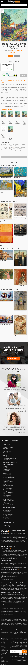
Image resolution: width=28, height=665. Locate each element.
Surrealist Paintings (7, 461)
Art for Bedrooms (7, 510)
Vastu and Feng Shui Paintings (9, 504)
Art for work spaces (7, 519)
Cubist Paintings (6, 444)
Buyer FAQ (3, 645)
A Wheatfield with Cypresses (5, 177)
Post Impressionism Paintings (16, 148)
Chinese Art (5, 484)
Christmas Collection (7, 493)
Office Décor (5, 524)
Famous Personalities (7, 499)
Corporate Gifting (6, 525)
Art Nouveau (16, 335)
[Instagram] (24, 654)
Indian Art (5, 450)
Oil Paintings (4, 148)
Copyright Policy (4, 650)
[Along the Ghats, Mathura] (6, 255)
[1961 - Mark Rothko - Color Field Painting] (6, 233)
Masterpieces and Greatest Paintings (11, 489)
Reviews (2, 646)
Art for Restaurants (7, 515)
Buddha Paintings (6, 469)
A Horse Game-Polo (3, 302)
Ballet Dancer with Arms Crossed (20, 285)
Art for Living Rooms (7, 509)
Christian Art (5, 482)
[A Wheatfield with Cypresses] (6, 171)
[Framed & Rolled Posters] (15, 560)
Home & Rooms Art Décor (13, 145)
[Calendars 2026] (10, 548)
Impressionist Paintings (8, 447)
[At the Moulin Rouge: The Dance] (6, 274)
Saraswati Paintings (7, 476)
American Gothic (17, 266)
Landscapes (24, 145)
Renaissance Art (6, 459)
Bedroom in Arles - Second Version (5, 191)
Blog (2, 658)
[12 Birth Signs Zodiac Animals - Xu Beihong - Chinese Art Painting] (6, 211)
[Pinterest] (26, 654)
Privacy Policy (4, 652)
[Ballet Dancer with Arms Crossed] (20, 277)
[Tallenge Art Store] (14, 1)
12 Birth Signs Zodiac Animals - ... (6, 220)
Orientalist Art (6, 455)
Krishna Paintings (6, 467)
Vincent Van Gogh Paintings (14, 150)
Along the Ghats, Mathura (5, 260)
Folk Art (4, 454)
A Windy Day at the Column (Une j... (20, 311)
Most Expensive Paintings (8, 491)
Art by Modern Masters (15, 144)
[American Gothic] (20, 258)
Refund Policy (4, 647)
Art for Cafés (6, 518)
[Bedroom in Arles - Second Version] (6, 185)
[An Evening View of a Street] (6, 319)
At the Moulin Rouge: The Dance (6, 279)
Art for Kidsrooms (7, 513)
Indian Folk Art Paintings (8, 492)
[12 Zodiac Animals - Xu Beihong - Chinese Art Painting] (20, 210)
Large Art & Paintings (7, 498)
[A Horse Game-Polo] (6, 296)
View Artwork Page (13, 52)
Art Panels (5, 466)
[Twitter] (20, 654)
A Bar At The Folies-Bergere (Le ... (20, 236)
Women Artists (6, 487)
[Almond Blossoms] (20, 171)
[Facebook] (22, 654)
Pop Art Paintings (6, 456)
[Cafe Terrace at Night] (20, 188)
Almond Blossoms (17, 177)
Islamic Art (5, 448)
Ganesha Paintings (7, 473)
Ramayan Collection (7, 495)
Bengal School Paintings (8, 481)
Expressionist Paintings (8, 445)
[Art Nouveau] (20, 325)
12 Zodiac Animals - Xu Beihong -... (20, 218)
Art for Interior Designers (8, 526)
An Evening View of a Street (5, 324)
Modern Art (5, 452)
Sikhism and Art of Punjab (8, 500)
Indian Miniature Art (7, 451)
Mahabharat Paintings (7, 488)
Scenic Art (3, 150)
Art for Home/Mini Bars (8, 514)
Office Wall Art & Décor (19, 147)
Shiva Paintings (6, 470)
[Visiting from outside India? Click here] (8, 532)
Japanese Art (6, 480)
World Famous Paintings (8, 485)
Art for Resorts (6, 517)
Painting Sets (6, 496)
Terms (2, 649)
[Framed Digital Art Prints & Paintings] (22, 581)
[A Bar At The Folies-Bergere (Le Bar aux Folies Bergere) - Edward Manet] (20, 229)
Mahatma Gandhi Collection (9, 477)
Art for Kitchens (6, 511)
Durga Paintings (6, 502)
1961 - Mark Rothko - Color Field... (5, 244)
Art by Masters (5, 144)
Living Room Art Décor (7, 147)
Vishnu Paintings (6, 472)
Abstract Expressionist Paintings (10, 462)
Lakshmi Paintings (7, 474)
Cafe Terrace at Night (18, 197)
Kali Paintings (6, 503)
